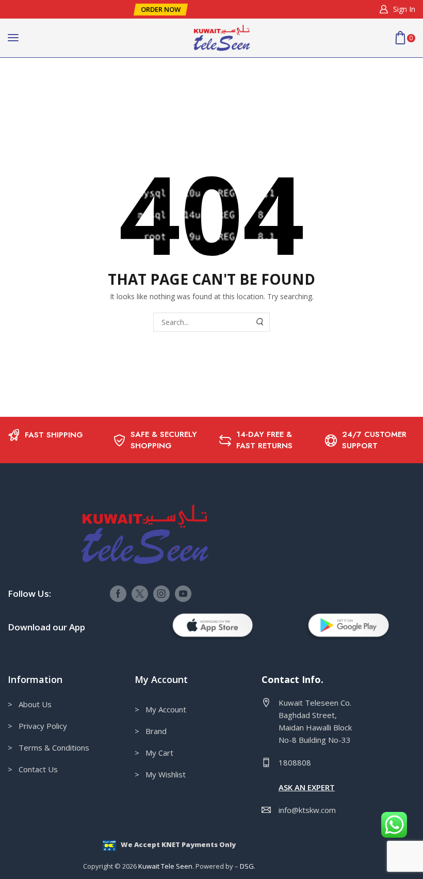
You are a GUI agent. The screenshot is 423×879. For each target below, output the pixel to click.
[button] (161, 9)
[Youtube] (183, 593)
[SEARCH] (260, 322)
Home (36, 78)
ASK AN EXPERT (307, 787)
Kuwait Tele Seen (165, 866)
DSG (247, 866)
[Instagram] (161, 593)
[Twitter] (140, 593)
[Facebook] (118, 593)
